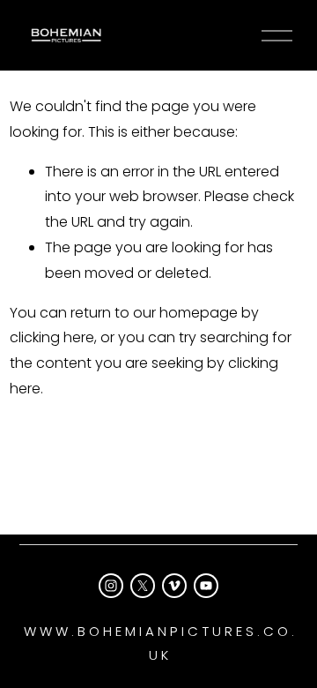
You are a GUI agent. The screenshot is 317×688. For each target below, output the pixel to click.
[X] (142, 585)
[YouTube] (206, 585)
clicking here (52, 337)
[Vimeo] (174, 585)
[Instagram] (111, 585)
